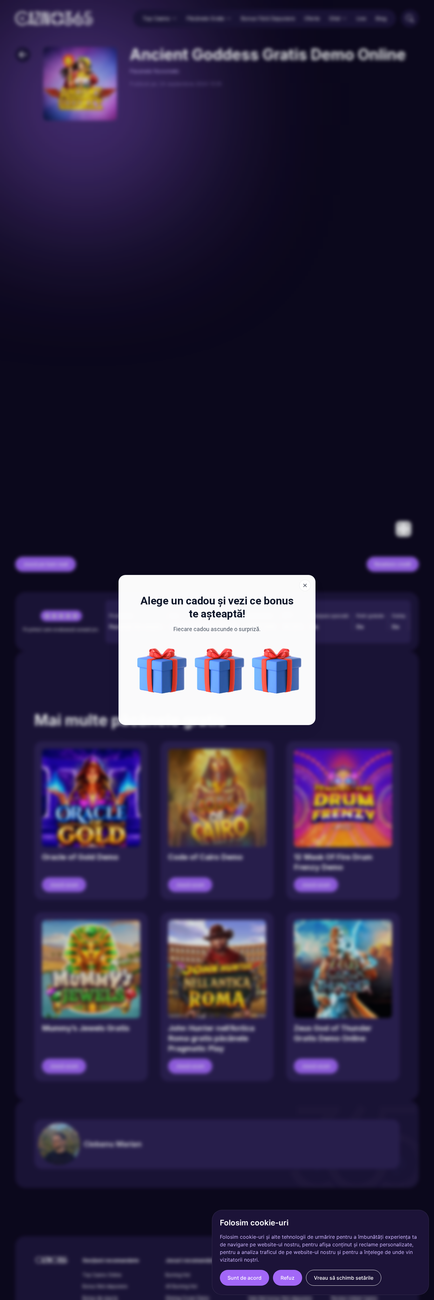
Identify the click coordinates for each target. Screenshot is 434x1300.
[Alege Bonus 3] (276, 670)
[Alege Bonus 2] (162, 670)
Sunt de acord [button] (244, 1278)
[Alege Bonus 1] (219, 670)
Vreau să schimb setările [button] (343, 1278)
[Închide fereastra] (305, 585)
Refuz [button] (288, 1278)
